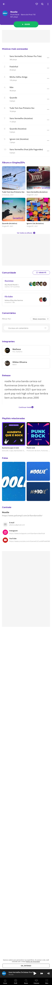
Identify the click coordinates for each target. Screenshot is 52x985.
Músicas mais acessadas (15, 49)
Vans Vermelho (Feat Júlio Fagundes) (26, 149)
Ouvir (27, 24)
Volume (48, 973)
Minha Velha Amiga (18, 77)
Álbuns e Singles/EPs (13, 162)
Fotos (5, 458)
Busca (26, 983)
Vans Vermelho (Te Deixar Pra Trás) (26, 56)
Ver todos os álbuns (24, 233)
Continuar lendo (25, 407)
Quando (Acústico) (18, 129)
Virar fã (42, 273)
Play (35, 973)
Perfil (15, 983)
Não (11, 87)
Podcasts (36, 983)
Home (5, 983)
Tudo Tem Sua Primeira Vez (22, 108)
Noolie (14, 12)
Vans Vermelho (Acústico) (21, 118)
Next (41, 973)
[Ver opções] (48, 4)
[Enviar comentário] (45, 328)
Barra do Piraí (26, 15)
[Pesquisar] (42, 4)
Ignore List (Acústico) (19, 139)
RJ (35, 15)
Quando (13, 97)
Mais (46, 983)
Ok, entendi (26, 966)
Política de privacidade (33, 961)
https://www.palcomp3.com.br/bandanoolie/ (22, 515)
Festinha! (14, 66)
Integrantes (8, 341)
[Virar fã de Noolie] (37, 4)
